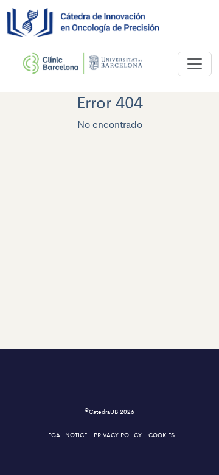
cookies (161, 435)
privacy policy (119, 435)
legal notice (67, 435)
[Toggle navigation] (195, 64)
